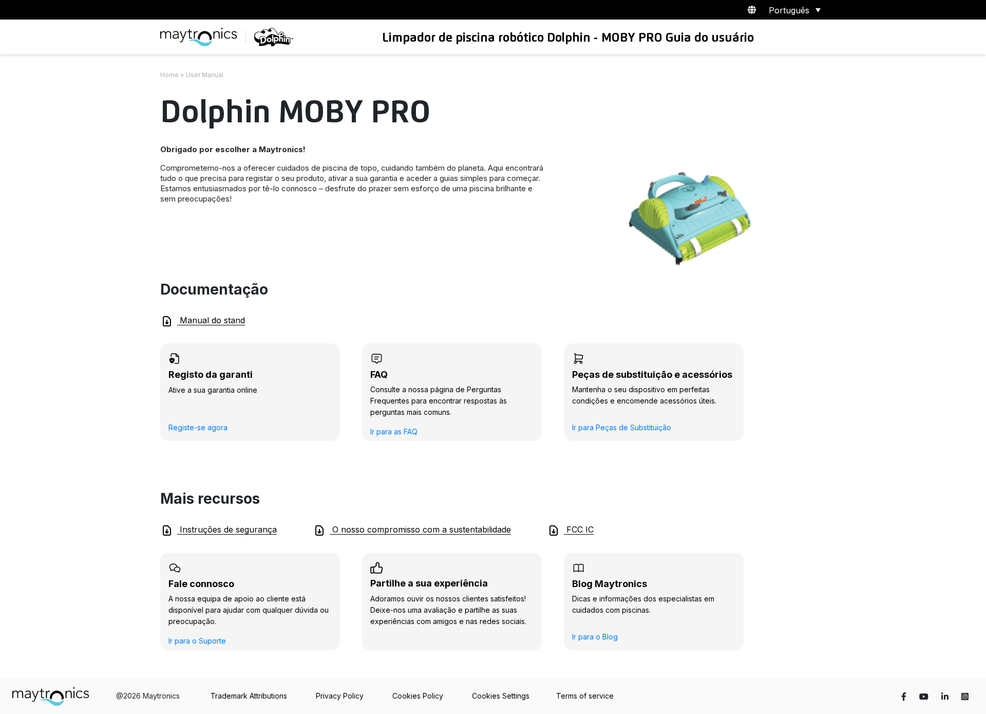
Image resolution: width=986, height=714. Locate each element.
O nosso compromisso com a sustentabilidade (420, 529)
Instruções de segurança (227, 529)
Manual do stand (211, 320)
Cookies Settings (500, 695)
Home (169, 75)
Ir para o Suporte (197, 640)
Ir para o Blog (595, 636)
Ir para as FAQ (394, 431)
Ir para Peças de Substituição (621, 427)
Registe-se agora (197, 427)
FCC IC (579, 529)
